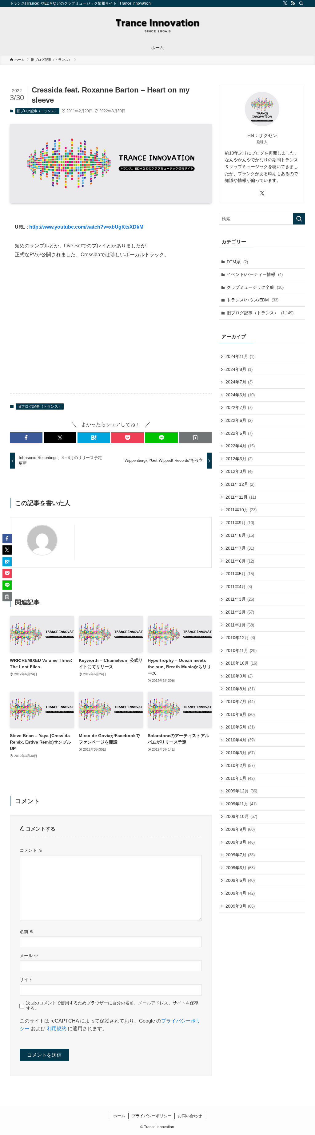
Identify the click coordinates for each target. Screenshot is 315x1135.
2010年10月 (241, 663)
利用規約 (56, 1028)
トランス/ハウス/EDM (252, 299)
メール (29, 955)
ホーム (119, 1115)
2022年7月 (239, 407)
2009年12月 (241, 790)
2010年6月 (240, 714)
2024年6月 (240, 394)
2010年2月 (240, 765)
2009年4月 (240, 893)
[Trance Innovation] (157, 25)
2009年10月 (241, 816)
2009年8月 (240, 842)
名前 (27, 931)
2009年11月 (241, 803)
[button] (26, 437)
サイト (26, 979)
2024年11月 (239, 356)
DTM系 (237, 261)
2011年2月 (239, 612)
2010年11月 (241, 650)
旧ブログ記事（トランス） (37, 111)
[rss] (293, 3)
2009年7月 (240, 854)
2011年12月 (239, 484)
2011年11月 (240, 497)
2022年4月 (240, 445)
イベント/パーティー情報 (255, 274)
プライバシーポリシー (152, 1115)
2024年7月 (239, 381)
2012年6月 (239, 458)
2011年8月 (239, 535)
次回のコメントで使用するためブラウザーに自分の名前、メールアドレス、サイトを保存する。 (112, 1005)
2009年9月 (240, 829)
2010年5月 (240, 727)
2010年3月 (240, 752)
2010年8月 (240, 688)
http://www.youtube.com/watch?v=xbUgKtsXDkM (86, 227)
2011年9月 (239, 522)
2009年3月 (240, 906)
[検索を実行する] (299, 219)
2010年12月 (240, 637)
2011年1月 (239, 624)
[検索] (301, 3)
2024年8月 (239, 369)
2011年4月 (238, 586)
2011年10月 (241, 509)
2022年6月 (239, 420)
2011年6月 (239, 561)
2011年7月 (239, 548)
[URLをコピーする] (195, 437)
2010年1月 (240, 778)
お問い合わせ (190, 1115)
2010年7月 (240, 701)
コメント (31, 850)
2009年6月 (240, 867)
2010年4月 (240, 739)
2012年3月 (239, 471)
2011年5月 (239, 573)
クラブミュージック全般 (255, 287)
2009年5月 (240, 880)
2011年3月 (239, 599)
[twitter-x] (285, 3)
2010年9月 (239, 676)
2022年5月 (239, 433)
